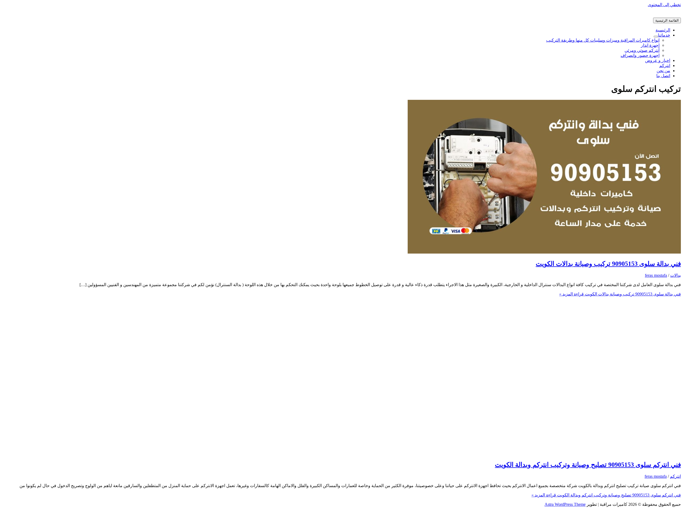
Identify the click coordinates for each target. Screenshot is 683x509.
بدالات (675, 275)
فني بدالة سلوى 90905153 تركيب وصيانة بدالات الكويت (608, 263)
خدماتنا (664, 35)
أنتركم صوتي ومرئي (642, 50)
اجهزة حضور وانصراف (640, 55)
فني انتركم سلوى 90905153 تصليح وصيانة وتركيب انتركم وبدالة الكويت (588, 464)
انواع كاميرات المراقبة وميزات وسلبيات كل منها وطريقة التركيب (603, 40)
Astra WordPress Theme (565, 504)
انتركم (664, 65)
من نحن (663, 70)
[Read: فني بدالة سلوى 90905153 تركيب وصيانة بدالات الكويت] (544, 252)
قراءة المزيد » (620, 294)
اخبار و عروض (657, 60)
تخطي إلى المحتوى (664, 4)
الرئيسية (663, 30)
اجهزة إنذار (650, 45)
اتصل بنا (663, 75)
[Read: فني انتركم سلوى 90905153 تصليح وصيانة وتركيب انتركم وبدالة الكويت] (544, 453)
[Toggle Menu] (656, 36)
